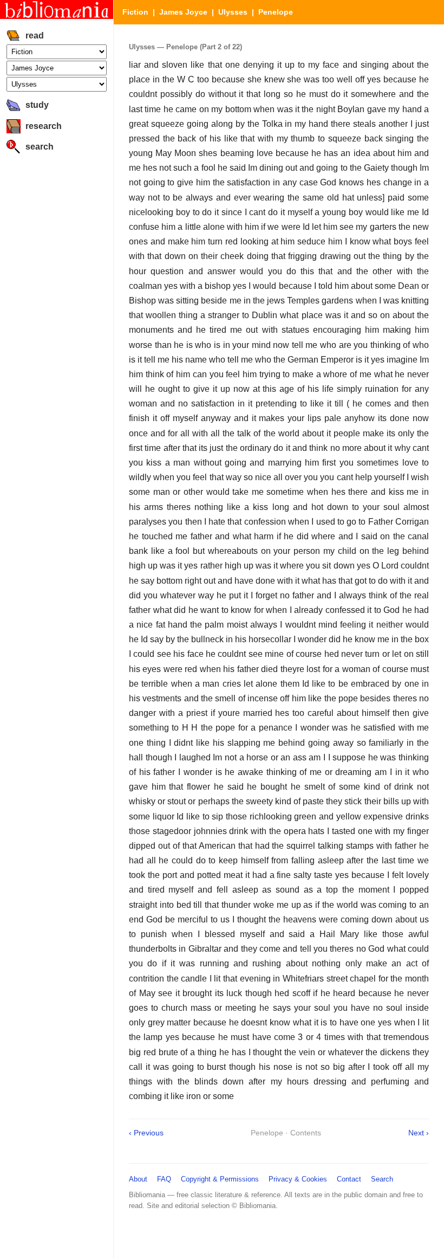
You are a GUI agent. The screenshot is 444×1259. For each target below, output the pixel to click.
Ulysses (232, 12)
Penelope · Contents (286, 1132)
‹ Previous (146, 1132)
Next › (418, 1132)
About (138, 1179)
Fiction (135, 12)
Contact (349, 1179)
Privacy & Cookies (298, 1179)
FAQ (164, 1179)
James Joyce (183, 12)
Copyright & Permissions (220, 1179)
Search (382, 1179)
